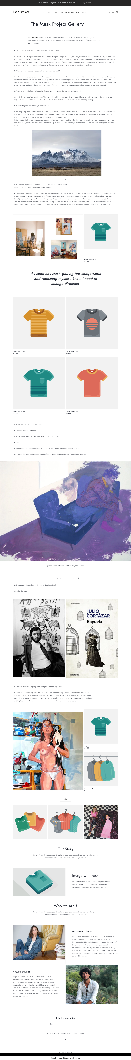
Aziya (86, 821)
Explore (65, 799)
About (76, 1033)
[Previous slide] (53, 578)
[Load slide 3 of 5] (63, 578)
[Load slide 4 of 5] (66, 578)
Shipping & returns (52, 1033)
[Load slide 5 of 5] (68, 578)
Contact (82, 1033)
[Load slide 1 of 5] (57, 578)
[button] (109, 12)
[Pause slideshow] (78, 578)
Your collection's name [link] (92, 789)
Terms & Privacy (66, 1033)
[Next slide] (73, 578)
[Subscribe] (81, 1024)
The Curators (68, 1052)
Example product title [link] (90, 259)
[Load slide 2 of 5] (60, 578)
